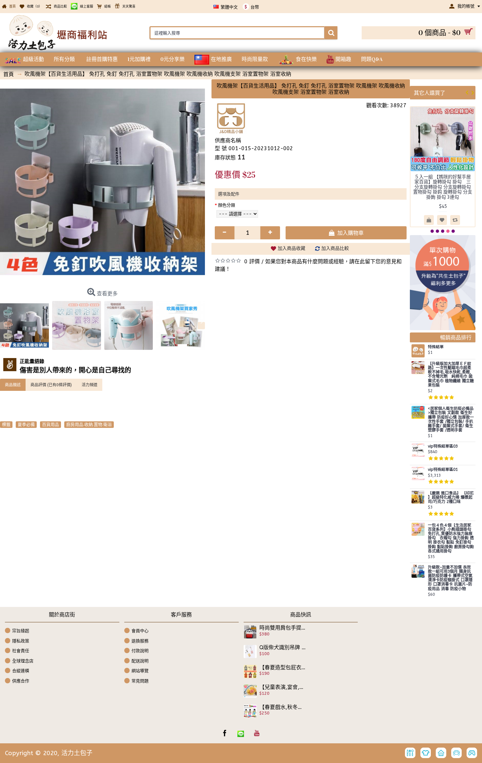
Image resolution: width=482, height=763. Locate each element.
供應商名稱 (228, 140)
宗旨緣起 (20, 630)
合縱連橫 (20, 670)
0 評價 (252, 261)
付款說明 (140, 650)
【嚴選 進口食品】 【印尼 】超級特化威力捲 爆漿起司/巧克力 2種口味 (451, 497)
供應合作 (20, 680)
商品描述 (13, 384)
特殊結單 (436, 347)
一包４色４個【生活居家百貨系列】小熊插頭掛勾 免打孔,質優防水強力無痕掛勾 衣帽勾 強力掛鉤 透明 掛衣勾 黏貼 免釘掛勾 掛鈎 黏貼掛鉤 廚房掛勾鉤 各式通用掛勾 (451, 538)
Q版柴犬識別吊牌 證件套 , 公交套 (282, 648)
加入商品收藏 (291, 248)
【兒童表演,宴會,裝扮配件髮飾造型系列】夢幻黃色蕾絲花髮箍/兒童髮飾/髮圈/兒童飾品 (282, 687)
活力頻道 (89, 384)
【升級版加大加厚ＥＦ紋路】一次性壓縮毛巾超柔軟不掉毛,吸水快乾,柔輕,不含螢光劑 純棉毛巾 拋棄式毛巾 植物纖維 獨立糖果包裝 (451, 375)
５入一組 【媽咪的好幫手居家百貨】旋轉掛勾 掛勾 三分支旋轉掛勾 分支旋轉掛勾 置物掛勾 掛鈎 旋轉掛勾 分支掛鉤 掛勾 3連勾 (442, 187)
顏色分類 (226, 205)
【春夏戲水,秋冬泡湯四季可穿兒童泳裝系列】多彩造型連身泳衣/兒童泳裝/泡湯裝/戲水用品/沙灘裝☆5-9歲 (282, 707)
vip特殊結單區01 (443, 470)
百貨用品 (50, 424)
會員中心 (140, 630)
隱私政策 (20, 640)
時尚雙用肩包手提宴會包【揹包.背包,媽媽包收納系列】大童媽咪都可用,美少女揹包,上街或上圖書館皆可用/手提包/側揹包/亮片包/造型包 (282, 628)
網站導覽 (140, 670)
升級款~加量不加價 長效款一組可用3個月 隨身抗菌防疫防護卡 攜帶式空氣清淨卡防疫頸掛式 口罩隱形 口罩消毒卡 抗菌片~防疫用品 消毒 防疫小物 (450, 578)
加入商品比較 (335, 248)
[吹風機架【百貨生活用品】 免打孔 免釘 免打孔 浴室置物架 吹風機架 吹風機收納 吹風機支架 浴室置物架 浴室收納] (102, 181)
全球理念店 (22, 660)
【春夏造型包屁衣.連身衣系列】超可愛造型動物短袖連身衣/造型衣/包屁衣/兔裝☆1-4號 (282, 668)
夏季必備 (26, 424)
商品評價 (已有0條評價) (51, 384)
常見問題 (140, 680)
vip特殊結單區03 (443, 446)
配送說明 (140, 660)
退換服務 (140, 640)
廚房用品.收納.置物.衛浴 (89, 424)
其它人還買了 (429, 92)
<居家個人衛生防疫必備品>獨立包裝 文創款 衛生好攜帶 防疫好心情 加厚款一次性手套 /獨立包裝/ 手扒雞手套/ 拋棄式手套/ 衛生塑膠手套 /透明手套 (451, 419)
